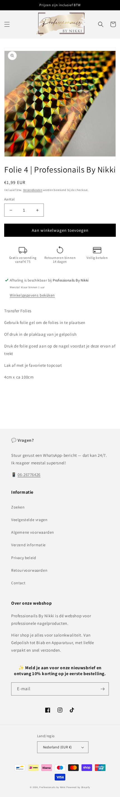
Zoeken (18, 507)
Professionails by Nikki (52, 787)
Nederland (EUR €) (57, 747)
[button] (7, 24)
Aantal (9, 199)
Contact (18, 582)
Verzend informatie (28, 544)
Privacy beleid (23, 557)
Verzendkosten (32, 190)
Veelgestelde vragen (29, 519)
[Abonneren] (102, 689)
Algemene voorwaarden (32, 532)
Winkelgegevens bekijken (32, 295)
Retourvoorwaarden (29, 570)
